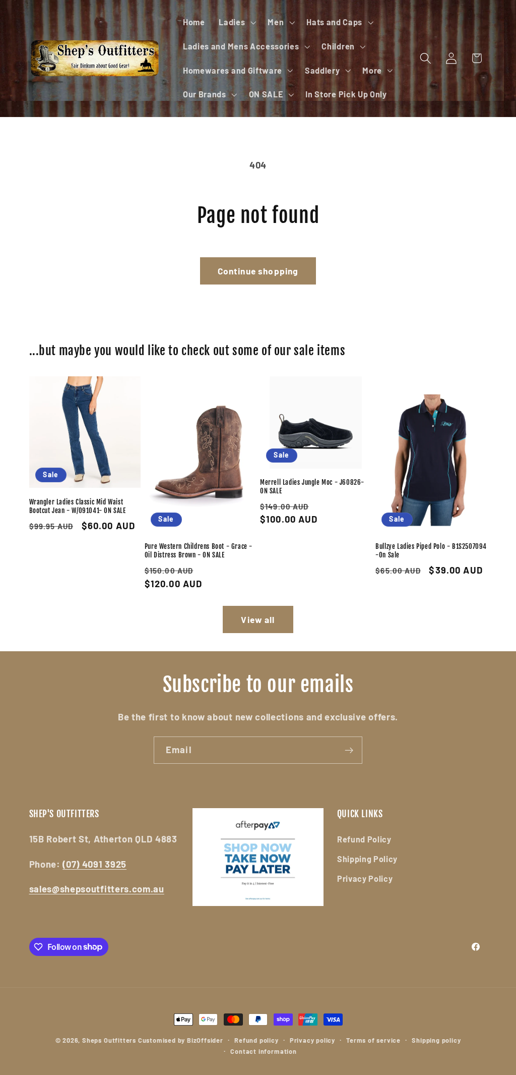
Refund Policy (364, 839)
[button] (236, 22)
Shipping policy (436, 1040)
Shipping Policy (367, 859)
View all (258, 619)
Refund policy (256, 1040)
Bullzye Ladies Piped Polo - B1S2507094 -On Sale (431, 550)
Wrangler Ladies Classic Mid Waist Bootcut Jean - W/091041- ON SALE (77, 506)
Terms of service (373, 1040)
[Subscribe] (349, 750)
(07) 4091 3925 (94, 864)
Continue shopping (258, 271)
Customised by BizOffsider (180, 1040)
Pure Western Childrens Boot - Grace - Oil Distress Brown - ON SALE (198, 550)
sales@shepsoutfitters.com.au (96, 888)
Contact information (263, 1051)
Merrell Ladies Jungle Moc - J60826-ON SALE (312, 486)
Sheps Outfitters (109, 1040)
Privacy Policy (365, 878)
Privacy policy (312, 1040)
